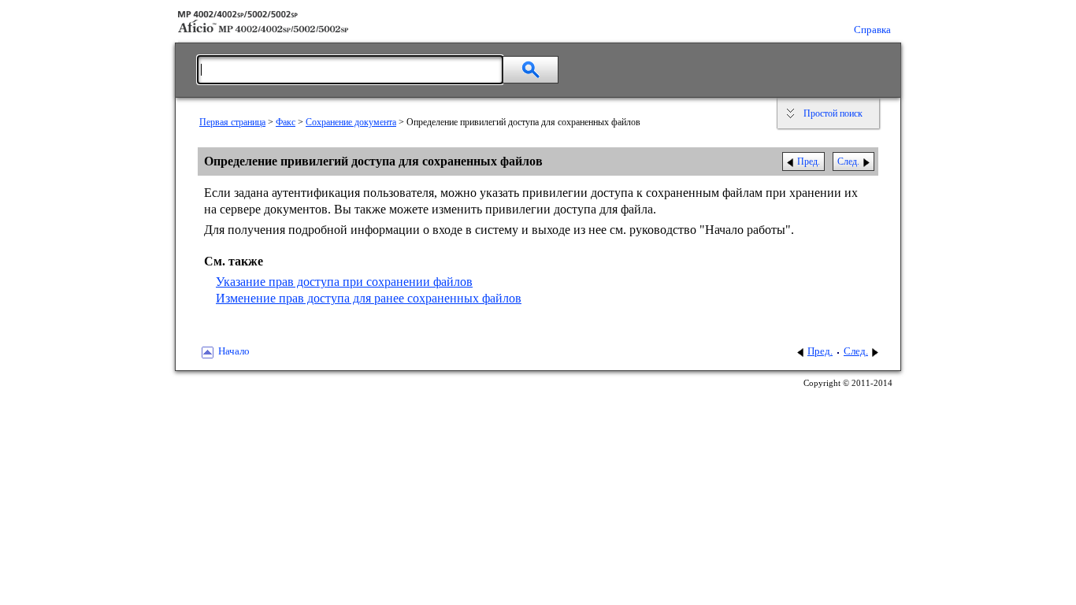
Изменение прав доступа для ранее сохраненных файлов (368, 298)
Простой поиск (833, 113)
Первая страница (232, 122)
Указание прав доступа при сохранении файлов (344, 281)
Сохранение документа (351, 122)
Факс (285, 122)
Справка (872, 29)
